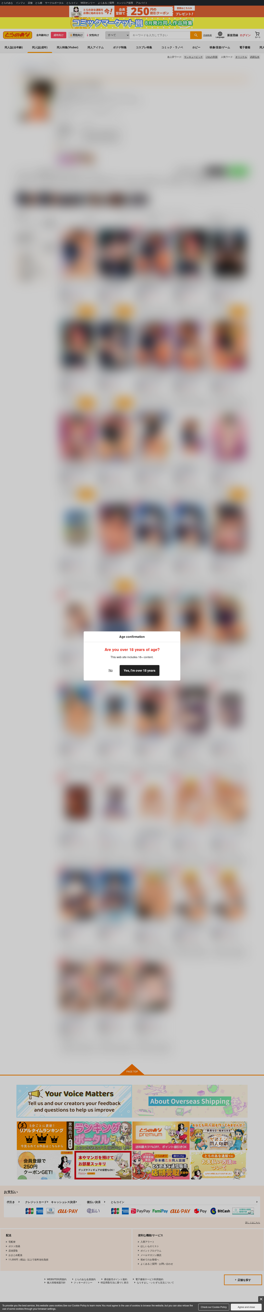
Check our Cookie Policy (214, 1307)
